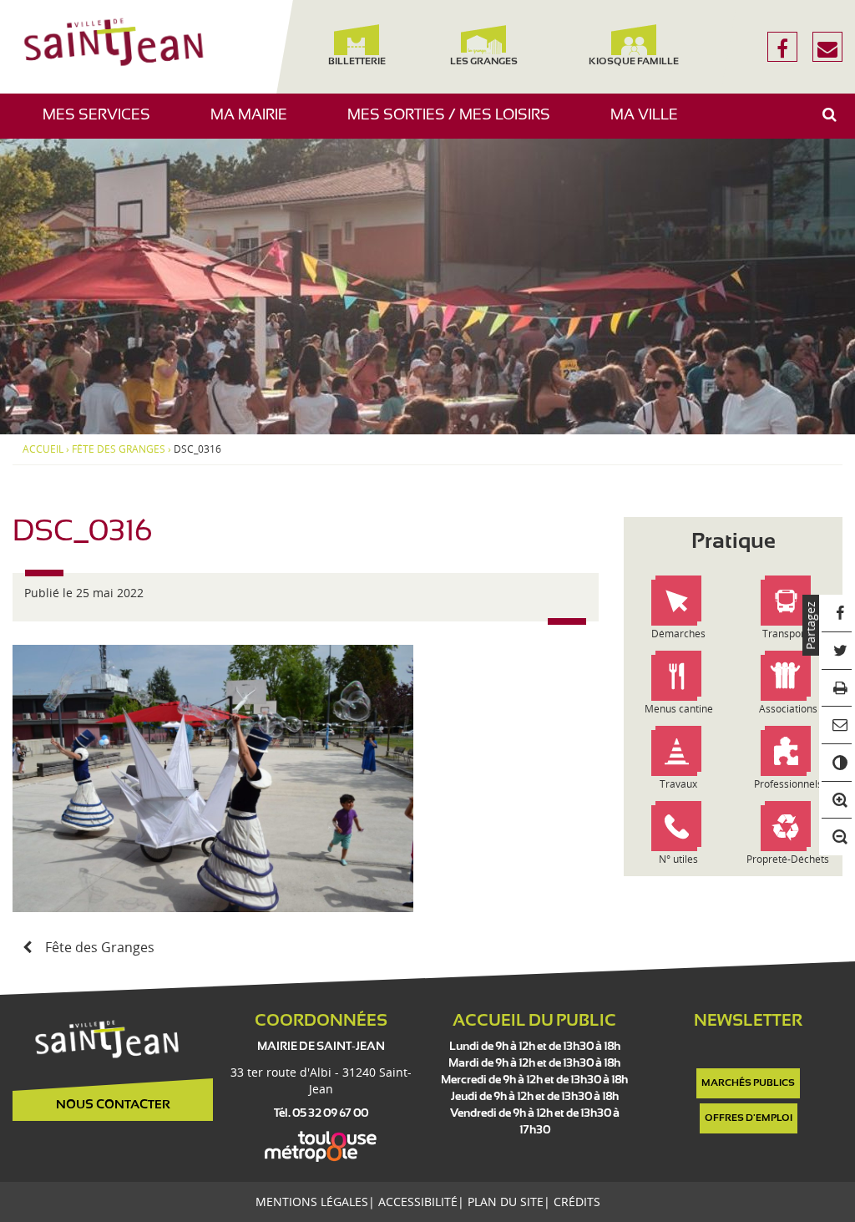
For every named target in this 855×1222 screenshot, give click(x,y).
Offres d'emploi (748, 1118)
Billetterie (357, 62)
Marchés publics (748, 1083)
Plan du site (506, 1201)
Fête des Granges (118, 449)
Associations (788, 709)
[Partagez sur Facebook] (837, 613)
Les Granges (483, 62)
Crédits (577, 1201)
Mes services (103, 123)
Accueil (43, 449)
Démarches (678, 633)
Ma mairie (255, 123)
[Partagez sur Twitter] (837, 651)
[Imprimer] (837, 689)
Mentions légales (311, 1201)
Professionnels (788, 784)
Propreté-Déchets (787, 859)
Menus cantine (679, 709)
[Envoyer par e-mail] (837, 725)
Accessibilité (418, 1201)
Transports (787, 633)
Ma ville (650, 123)
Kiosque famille (634, 62)
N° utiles (678, 859)
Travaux (678, 784)
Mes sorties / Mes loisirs (455, 123)
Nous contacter (113, 1105)
